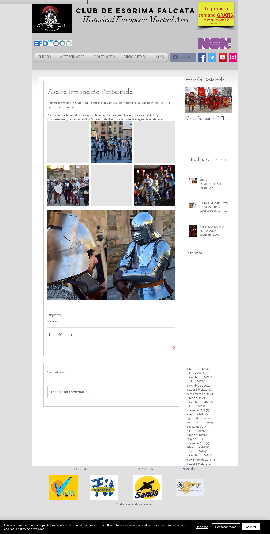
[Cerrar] (264, 527)
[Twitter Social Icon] (212, 57)
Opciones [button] (202, 527)
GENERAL (53, 321)
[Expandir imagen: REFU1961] (154, 142)
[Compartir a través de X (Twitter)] (60, 334)
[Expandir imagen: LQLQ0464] (154, 185)
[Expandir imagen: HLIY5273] (68, 185)
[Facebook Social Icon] (202, 57)
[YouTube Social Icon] (223, 57)
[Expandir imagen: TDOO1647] (111, 142)
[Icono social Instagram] (233, 57)
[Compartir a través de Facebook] (49, 334)
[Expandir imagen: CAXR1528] (68, 142)
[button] (216, 14)
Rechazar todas (225, 527)
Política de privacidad (30, 529)
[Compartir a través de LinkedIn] (70, 334)
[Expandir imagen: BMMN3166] (111, 185)
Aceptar (251, 527)
